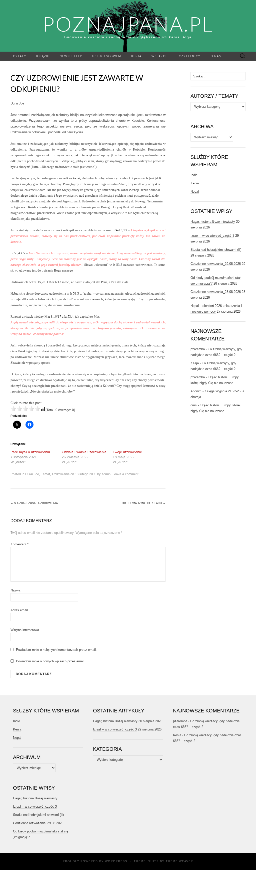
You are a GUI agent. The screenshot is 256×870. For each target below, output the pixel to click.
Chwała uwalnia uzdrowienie (84, 452)
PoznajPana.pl (128, 24)
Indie (194, 175)
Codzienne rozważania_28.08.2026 (215, 292)
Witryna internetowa (24, 630)
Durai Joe (32, 474)
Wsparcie (160, 56)
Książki (43, 56)
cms (193, 405)
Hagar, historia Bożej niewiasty (212, 221)
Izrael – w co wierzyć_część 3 (212, 235)
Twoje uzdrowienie (127, 452)
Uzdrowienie (61, 474)
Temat (45, 474)
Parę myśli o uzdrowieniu (30, 452)
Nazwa (15, 590)
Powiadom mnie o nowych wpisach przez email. (50, 661)
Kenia (136, 56)
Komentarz (19, 544)
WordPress (116, 861)
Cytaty (19, 56)
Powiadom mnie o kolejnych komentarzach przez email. (56, 650)
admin (106, 474)
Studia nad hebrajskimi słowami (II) (215, 250)
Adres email (19, 610)
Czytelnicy (189, 56)
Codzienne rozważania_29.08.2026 (215, 264)
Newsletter (71, 56)
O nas (215, 56)
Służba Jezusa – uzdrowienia (34, 503)
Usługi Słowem (106, 56)
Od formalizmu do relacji (144, 503)
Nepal (194, 191)
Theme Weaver (179, 861)
